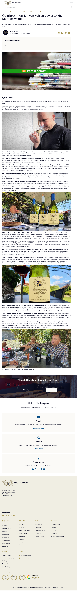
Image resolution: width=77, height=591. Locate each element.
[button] (59, 32)
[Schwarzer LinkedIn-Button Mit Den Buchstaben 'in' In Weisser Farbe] (41, 469)
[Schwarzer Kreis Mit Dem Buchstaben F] (33, 469)
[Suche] (72, 7)
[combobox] (37, 7)
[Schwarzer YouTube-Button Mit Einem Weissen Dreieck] (14, 515)
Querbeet (8, 46)
